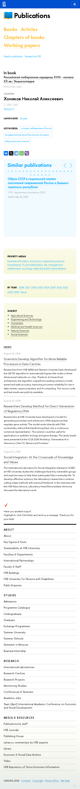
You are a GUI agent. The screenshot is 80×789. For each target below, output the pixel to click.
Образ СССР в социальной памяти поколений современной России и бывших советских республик (38, 183)
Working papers (22, 45)
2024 (46, 287)
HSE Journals (11, 730)
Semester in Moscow (16, 644)
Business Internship (15, 651)
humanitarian (14, 264)
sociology (27, 268)
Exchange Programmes (17, 626)
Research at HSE (33, 56)
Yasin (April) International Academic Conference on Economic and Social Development (40, 705)
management (55, 264)
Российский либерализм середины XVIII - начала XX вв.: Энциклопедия (39, 79)
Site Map (65, 780)
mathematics (14, 268)
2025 (40, 287)
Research (11, 661)
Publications (32, 15)
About (9, 529)
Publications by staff (16, 724)
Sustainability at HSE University (22, 548)
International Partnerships (19, 560)
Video (7, 761)
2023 (53, 287)
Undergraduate (13, 614)
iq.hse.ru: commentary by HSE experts (26, 742)
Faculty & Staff (12, 566)
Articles (29, 29)
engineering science (53, 261)
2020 (10, 292)
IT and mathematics (32, 264)
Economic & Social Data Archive (22, 754)
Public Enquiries (12, 585)
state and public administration (49, 268)
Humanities (17, 323)
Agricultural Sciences (22, 315)
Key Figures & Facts (15, 542)
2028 (21, 287)
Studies (10, 595)
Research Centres (14, 673)
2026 (33, 287)
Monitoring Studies (15, 685)
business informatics (18, 261)
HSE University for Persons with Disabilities (29, 579)
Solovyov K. (9, 109)
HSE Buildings (11, 573)
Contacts (26, 780)
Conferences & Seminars (18, 692)
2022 (59, 287)
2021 (65, 287)
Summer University (15, 632)
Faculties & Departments (18, 554)
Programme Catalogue (17, 607)
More (24, 292)
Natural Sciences (20, 330)
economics (35, 261)
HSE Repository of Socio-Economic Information (32, 767)
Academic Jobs (12, 698)
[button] (8, 171)
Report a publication (13, 56)
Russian (23, 118)
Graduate (9, 620)
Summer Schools (13, 638)
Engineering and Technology (26, 319)
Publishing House (14, 736)
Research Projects (14, 679)
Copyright (37, 780)
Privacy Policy (52, 780)
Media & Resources (19, 717)
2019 (16, 292)
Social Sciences (19, 334)
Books (10, 29)
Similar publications (29, 165)
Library (7, 748)
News (8, 347)
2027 (27, 287)
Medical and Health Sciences (26, 326)
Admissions (10, 601)
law (45, 264)
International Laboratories (19, 667)
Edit (74, 785)
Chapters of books (24, 37)
